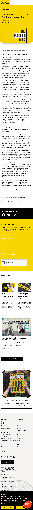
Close (21, 507)
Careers (19, 424)
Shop (18, 440)
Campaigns (4, 449)
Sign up (3, 451)
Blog (2, 422)
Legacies (20, 443)
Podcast (4, 424)
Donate (19, 447)
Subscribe (20, 445)
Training (4, 436)
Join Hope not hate (7, 462)
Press (18, 426)
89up (8, 490)
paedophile (5, 93)
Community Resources (8, 440)
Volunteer (20, 436)
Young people (5, 434)
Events (3, 447)
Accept (7, 507)
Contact (19, 428)
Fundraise (20, 438)
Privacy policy (21, 430)
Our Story (20, 422)
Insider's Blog (7, 9)
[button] (30, 2)
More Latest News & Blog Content (12, 359)
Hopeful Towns (6, 438)
